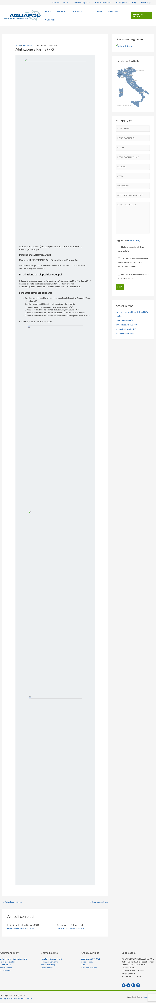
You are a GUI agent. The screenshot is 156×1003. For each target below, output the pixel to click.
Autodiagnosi (121, 2)
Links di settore (47, 967)
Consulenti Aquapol (81, 2)
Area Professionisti (103, 2)
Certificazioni (5, 964)
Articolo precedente (12, 902)
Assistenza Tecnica (60, 2)
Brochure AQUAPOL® (90, 959)
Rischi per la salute (7, 962)
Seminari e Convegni (49, 962)
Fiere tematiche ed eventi (51, 959)
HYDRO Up (146, 2)
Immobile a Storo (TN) (125, 333)
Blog (134, 2)
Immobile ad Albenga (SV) (126, 325)
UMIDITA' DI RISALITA (41, 260)
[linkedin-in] (133, 985)
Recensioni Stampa (48, 964)
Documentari (5, 970)
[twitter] (128, 985)
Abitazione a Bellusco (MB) (71, 924)
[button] (52, 11)
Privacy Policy (134, 240)
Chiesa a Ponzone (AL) (125, 320)
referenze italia (13, 928)
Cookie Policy (18, 998)
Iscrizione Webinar (89, 967)
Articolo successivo (99, 902)
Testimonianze (6, 967)
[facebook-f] (124, 985)
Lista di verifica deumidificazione (13, 959)
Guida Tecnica (87, 962)
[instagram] (138, 985)
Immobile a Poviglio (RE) (126, 329)
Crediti (29, 998)
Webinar (84, 964)
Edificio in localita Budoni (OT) (23, 924)
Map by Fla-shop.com (124, 106)
